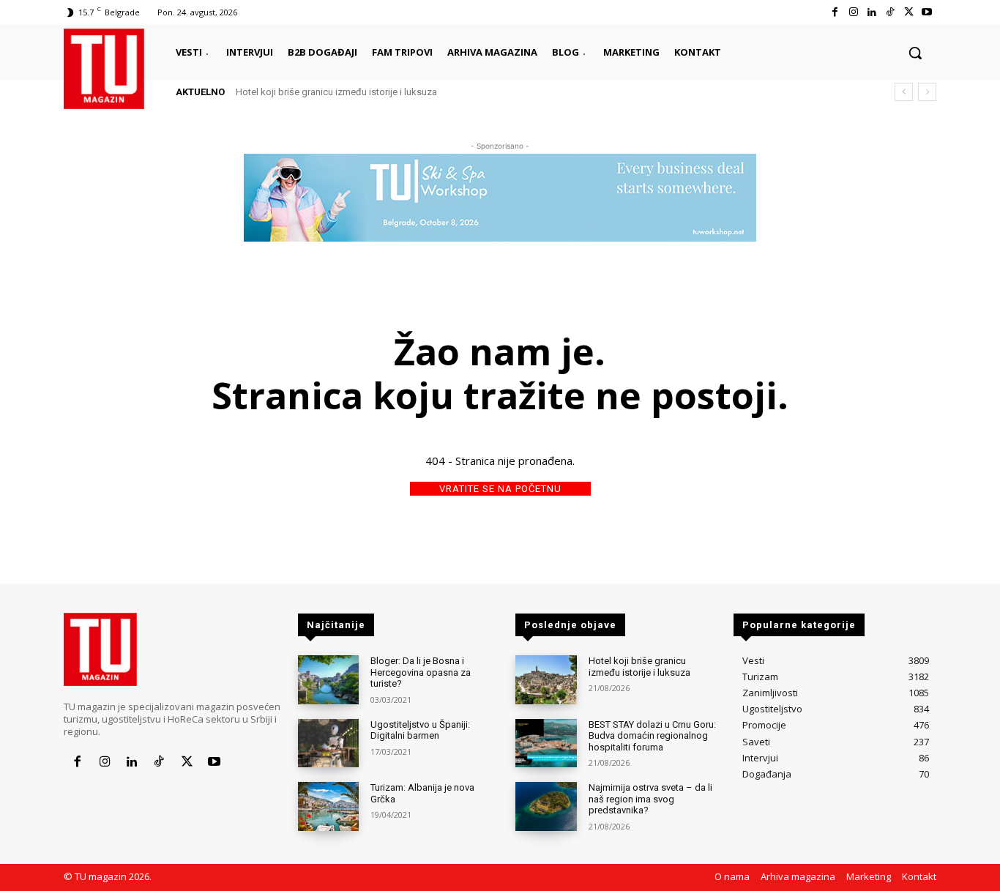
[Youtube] (927, 12)
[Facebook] (835, 12)
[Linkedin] (871, 12)
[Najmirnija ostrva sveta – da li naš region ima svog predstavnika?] (545, 806)
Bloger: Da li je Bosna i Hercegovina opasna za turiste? (420, 672)
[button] (915, 52)
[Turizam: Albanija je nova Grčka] (328, 806)
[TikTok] (890, 12)
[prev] (904, 92)
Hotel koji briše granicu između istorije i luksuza (336, 91)
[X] (909, 12)
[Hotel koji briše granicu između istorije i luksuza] (545, 679)
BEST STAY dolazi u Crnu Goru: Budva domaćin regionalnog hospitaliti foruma (652, 736)
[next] (927, 92)
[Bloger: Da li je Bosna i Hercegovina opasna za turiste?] (328, 679)
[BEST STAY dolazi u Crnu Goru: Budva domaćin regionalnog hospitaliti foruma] (545, 743)
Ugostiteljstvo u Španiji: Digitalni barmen (420, 730)
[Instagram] (853, 12)
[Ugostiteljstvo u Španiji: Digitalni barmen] (328, 743)
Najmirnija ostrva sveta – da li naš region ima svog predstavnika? (650, 799)
